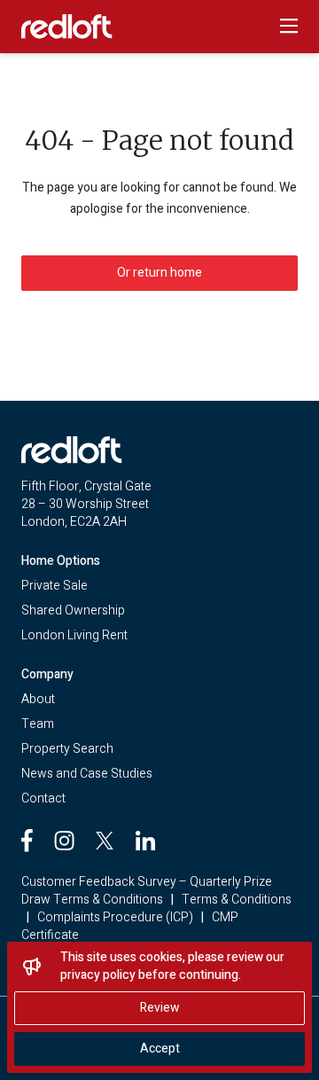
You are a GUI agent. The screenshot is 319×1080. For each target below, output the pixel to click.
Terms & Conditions (237, 899)
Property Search (67, 749)
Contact (43, 798)
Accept (160, 1048)
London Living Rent (74, 635)
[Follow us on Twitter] (104, 840)
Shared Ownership (73, 610)
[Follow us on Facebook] (27, 840)
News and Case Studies (86, 773)
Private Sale (54, 585)
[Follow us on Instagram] (64, 840)
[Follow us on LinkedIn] (145, 840)
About (38, 699)
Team (37, 724)
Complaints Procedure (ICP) (115, 917)
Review (160, 1007)
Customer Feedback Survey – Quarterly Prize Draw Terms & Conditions (146, 891)
